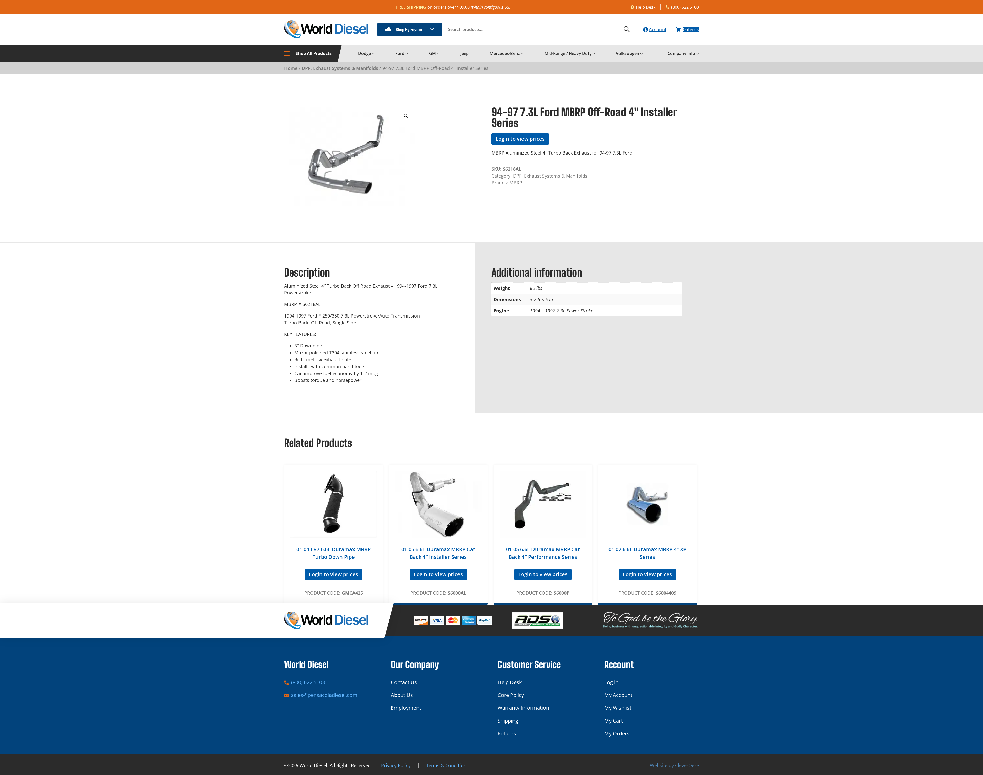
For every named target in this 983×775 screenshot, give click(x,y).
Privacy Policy (396, 765)
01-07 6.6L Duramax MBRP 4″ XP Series (647, 553)
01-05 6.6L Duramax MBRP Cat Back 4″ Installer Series (438, 553)
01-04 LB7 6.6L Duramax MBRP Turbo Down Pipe (333, 553)
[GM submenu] (438, 53)
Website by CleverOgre (674, 765)
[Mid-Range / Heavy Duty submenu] (594, 53)
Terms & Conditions (447, 765)
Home (290, 68)
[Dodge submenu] (373, 53)
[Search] (627, 29)
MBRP (515, 183)
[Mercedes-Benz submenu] (522, 53)
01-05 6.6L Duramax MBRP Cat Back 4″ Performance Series (543, 553)
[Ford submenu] (406, 53)
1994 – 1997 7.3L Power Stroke (561, 311)
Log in (611, 682)
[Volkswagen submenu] (641, 53)
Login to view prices (520, 138)
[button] (406, 116)
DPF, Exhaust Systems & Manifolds (340, 68)
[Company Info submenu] (697, 53)
